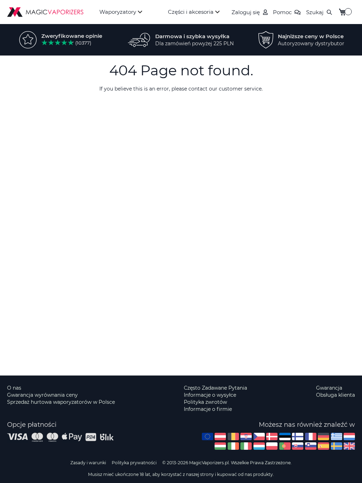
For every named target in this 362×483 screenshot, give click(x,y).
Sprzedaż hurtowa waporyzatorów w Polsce (61, 402)
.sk (297, 446)
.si (310, 446)
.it (246, 446)
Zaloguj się (246, 12)
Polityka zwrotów (205, 402)
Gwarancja (329, 388)
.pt (285, 446)
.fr (310, 436)
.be (233, 436)
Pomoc (282, 12)
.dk (272, 436)
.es (323, 446)
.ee (285, 436)
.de (323, 436)
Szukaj (314, 12)
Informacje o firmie (208, 409)
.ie (233, 446)
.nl (349, 436)
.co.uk (349, 446)
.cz (259, 436)
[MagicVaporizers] (45, 12)
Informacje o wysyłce (210, 395)
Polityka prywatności (134, 462)
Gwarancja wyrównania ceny (42, 395)
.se (336, 446)
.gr (336, 436)
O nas (14, 388)
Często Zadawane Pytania (215, 388)
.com (207, 436)
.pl (272, 446)
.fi (297, 436)
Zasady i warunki (88, 462)
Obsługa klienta (335, 395)
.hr (246, 436)
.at (220, 436)
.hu (220, 446)
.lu (259, 446)
